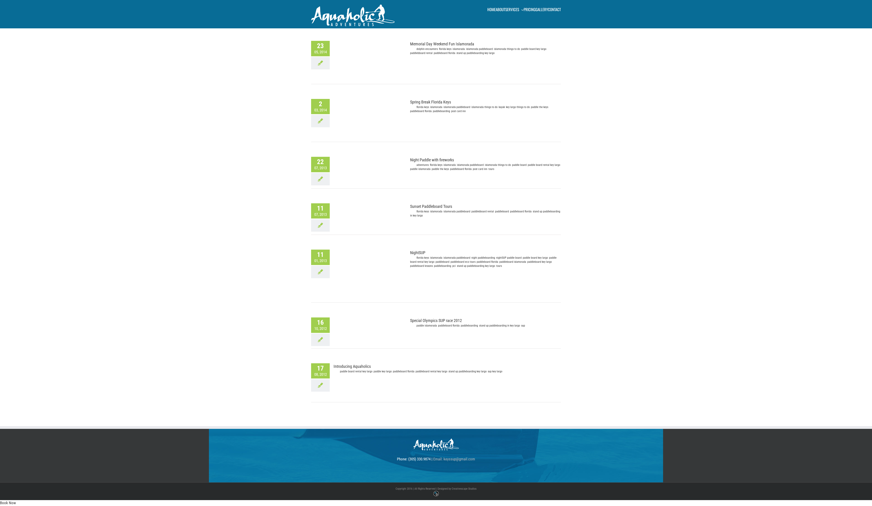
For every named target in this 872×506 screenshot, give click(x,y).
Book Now (8, 503)
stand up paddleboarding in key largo (499, 325)
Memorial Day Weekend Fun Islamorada (442, 44)
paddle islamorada (420, 169)
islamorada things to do (507, 49)
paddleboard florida (444, 53)
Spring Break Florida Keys (430, 102)
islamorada (459, 49)
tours (491, 169)
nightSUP (501, 257)
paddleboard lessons (421, 266)
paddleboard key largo (539, 261)
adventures (422, 165)
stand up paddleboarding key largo (475, 53)
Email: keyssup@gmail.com (454, 459)
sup (523, 325)
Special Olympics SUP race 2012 (436, 320)
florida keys (445, 49)
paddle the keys (539, 107)
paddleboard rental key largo (431, 371)
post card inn (458, 111)
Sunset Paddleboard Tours (431, 206)
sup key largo (495, 371)
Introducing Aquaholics (352, 366)
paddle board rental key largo (544, 165)
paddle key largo (383, 371)
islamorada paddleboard (479, 49)
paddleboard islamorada (512, 261)
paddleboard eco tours (463, 261)
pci (454, 266)
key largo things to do (518, 107)
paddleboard (502, 211)
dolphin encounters (427, 49)
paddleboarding (441, 111)
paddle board (519, 165)
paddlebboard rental (421, 53)
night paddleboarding (483, 257)
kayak (502, 107)
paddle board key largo (533, 49)
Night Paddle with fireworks (432, 159)
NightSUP (417, 252)
